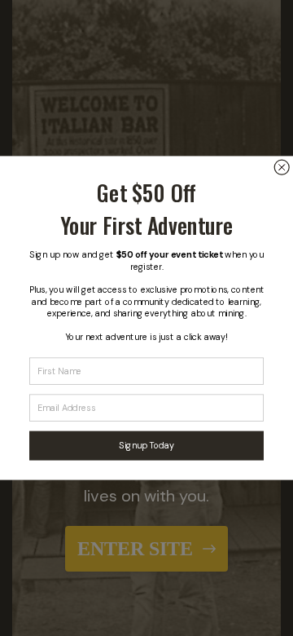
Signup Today (146, 445)
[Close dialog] (281, 167)
